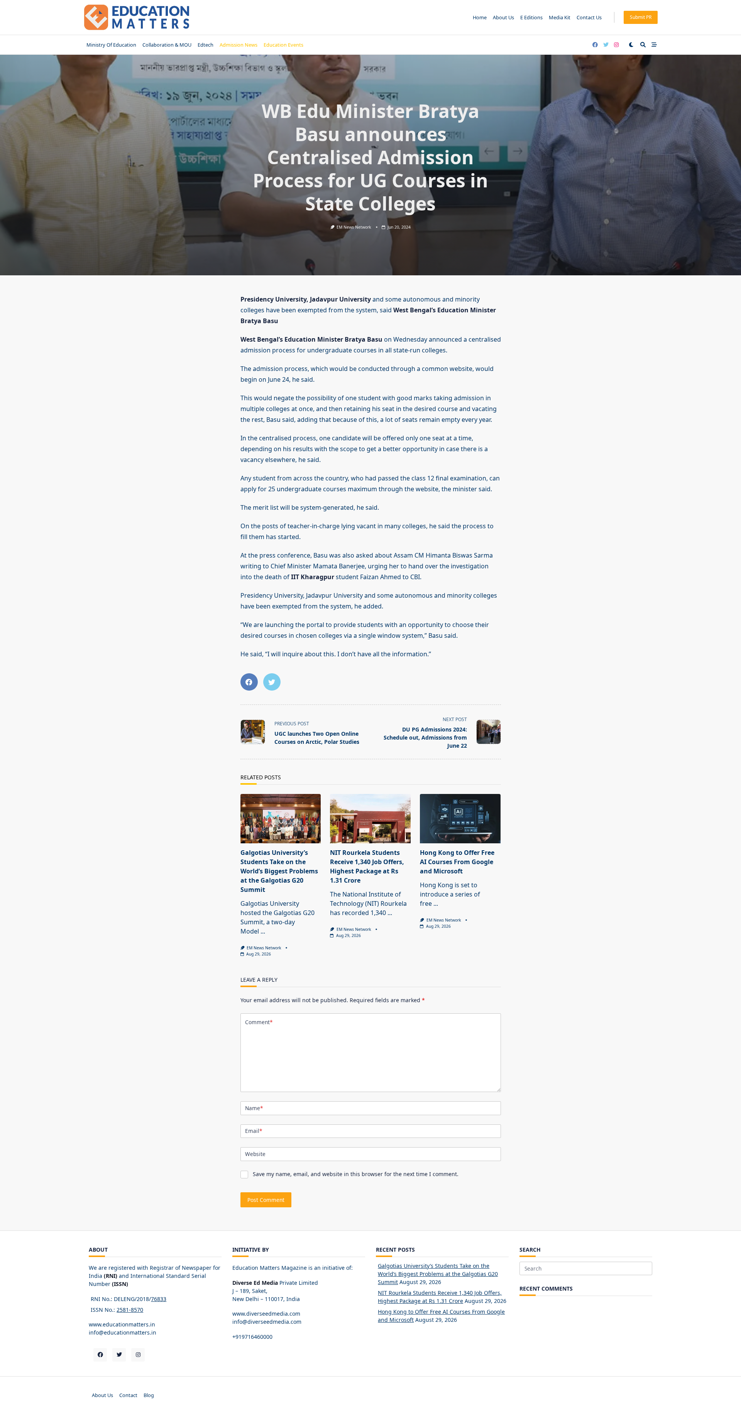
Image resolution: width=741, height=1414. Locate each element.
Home (480, 17)
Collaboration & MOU (166, 44)
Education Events (283, 44)
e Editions (531, 17)
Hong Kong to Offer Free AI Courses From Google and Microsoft (457, 861)
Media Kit (559, 17)
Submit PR (640, 17)
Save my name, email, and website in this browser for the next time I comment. (355, 1174)
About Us (503, 17)
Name (254, 1108)
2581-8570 (130, 1309)
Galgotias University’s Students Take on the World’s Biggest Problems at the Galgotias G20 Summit (279, 871)
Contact (128, 1395)
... (263, 931)
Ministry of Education (111, 44)
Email (253, 1130)
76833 (158, 1299)
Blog (149, 1395)
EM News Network (354, 227)
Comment (258, 1022)
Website (255, 1154)
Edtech (205, 44)
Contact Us (589, 17)
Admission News (238, 44)
